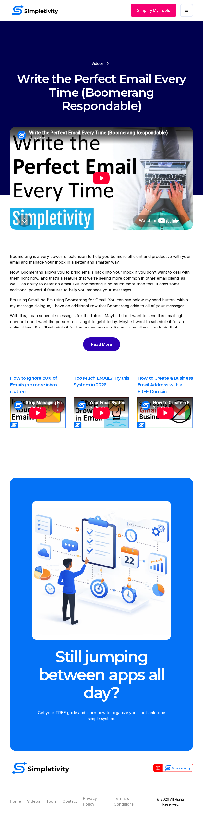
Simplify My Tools (153, 10)
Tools (51, 801)
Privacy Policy (90, 801)
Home (15, 801)
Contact (69, 801)
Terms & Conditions (124, 801)
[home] (34, 10)
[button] (186, 10)
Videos (33, 801)
